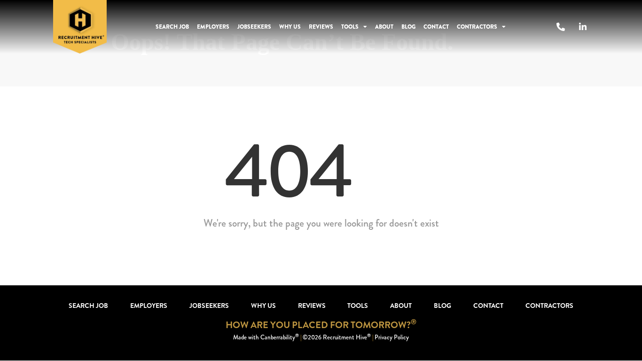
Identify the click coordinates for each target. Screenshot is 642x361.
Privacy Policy (392, 337)
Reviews (321, 27)
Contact (436, 27)
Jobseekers (254, 27)
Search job (172, 27)
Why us (290, 27)
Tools (350, 27)
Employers (213, 27)
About (384, 27)
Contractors (477, 27)
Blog (408, 27)
